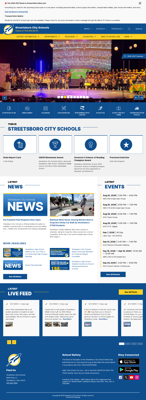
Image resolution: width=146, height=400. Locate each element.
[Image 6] (74, 97)
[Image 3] (65, 97)
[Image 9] (84, 97)
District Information (27, 37)
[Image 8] (81, 97)
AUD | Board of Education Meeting (116, 245)
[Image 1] (59, 97)
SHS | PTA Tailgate (110, 226)
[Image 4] (68, 97)
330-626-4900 (11, 383)
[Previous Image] (136, 97)
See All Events (113, 274)
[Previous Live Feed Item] (9, 342)
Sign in (139, 29)
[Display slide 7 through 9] (134, 344)
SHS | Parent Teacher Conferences (116, 266)
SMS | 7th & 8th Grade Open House (116, 208)
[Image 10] (87, 97)
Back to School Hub (110, 37)
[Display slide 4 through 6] (128, 344)
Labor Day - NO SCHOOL (112, 236)
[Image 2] (62, 97)
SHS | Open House (110, 217)
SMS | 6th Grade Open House (114, 199)
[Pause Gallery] (4, 97)
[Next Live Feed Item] (14, 342)
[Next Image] (141, 97)
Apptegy (77, 397)
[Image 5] (71, 97)
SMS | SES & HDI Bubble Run (114, 257)
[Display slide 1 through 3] (121, 344)
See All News (15, 277)
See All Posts (131, 292)
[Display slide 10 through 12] (140, 344)
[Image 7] (78, 97)
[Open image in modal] (9, 324)
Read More (67, 319)
